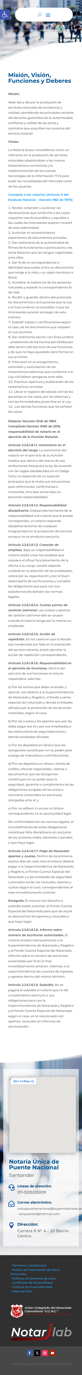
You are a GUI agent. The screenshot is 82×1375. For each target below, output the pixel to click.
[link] (5, 14)
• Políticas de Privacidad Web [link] (31, 1287)
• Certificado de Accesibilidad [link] (31, 1282)
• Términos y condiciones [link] (28, 1265)
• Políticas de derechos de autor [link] (33, 1278)
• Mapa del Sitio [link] (21, 1291)
